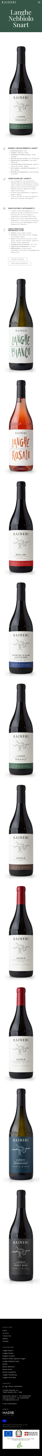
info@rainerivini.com (11, 1400)
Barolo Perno (7, 1369)
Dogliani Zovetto (9, 1356)
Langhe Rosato (8, 1353)
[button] (39, 2)
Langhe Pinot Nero (9, 1377)
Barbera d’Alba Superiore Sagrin (14, 1359)
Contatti (5, 1341)
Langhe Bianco (8, 1350)
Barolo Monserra (9, 1367)
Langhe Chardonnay (10, 1375)
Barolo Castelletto (9, 1372)
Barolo (5, 1364)
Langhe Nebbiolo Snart (11, 1361)
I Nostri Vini (7, 1336)
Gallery (5, 1338)
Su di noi (6, 1333)
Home (5, 1330)
